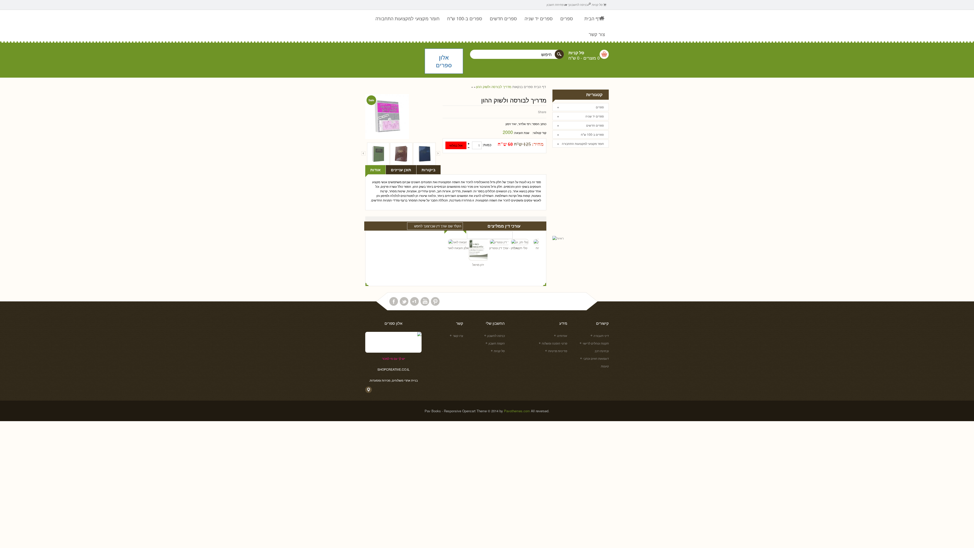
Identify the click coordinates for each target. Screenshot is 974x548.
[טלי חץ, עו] (510, 242)
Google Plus (414, 301)
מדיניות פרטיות (557, 351)
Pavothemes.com (517, 410)
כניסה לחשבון (496, 335)
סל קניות (597, 4)
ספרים (528, 86)
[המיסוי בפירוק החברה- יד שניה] (378, 154)
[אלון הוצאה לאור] (444, 61)
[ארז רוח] (531, 242)
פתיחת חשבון (555, 4)
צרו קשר (458, 335)
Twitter (404, 301)
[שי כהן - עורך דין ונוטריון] (489, 242)
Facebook (393, 301)
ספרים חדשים (595, 125)
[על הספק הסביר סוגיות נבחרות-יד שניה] (401, 154)
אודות (375, 170)
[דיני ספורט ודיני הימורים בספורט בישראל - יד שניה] (424, 154)
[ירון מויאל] (468, 250)
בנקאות (517, 86)
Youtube (425, 301)
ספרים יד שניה (594, 116)
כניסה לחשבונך (577, 4)
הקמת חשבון (497, 343)
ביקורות (429, 170)
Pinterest (435, 301)
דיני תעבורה (601, 335)
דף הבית (540, 86)
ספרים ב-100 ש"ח (592, 134)
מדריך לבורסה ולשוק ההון (493, 86)
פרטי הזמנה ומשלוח (554, 343)
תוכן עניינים (401, 170)
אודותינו (562, 335)
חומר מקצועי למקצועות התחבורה (583, 143)
